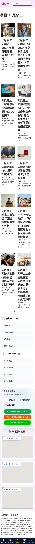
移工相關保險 (9, 381)
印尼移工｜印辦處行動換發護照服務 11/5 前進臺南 (24, 171)
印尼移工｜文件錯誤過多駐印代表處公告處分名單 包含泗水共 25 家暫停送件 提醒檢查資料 (24, 115)
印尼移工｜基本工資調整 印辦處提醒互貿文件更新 (8, 218)
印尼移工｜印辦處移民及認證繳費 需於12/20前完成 (8, 108)
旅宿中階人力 (9, 346)
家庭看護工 (8, 326)
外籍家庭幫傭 (9, 332)
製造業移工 (8, 339)
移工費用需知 (9, 361)
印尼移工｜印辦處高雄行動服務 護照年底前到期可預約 (8, 277)
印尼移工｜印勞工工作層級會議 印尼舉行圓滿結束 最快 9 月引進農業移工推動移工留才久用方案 (24, 284)
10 (26, 312)
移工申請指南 (9, 368)
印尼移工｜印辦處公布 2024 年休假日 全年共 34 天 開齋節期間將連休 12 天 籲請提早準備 (24, 55)
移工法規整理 (9, 374)
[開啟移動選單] (8, 3)
